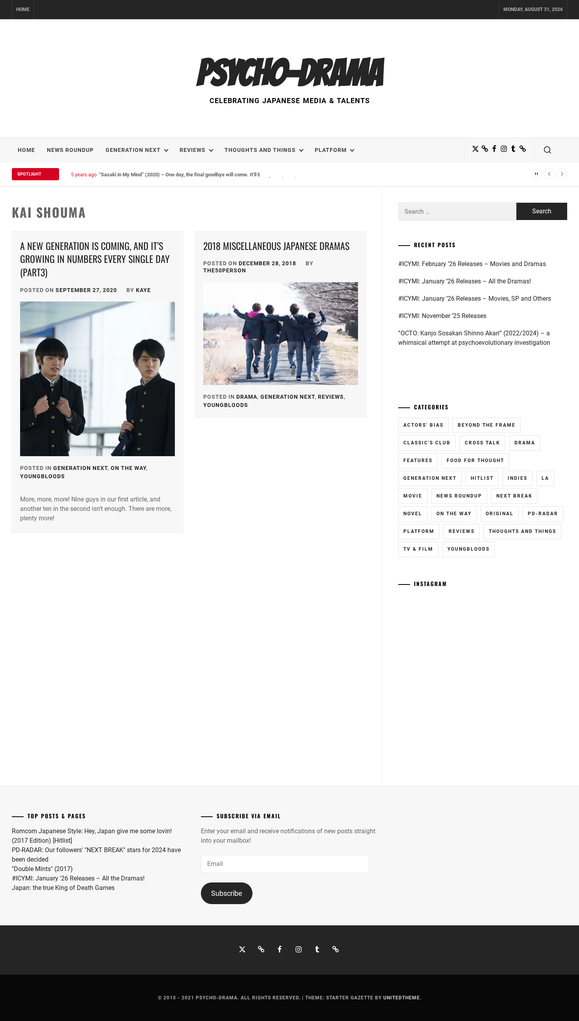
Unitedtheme (401, 998)
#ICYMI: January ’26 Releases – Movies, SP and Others (474, 298)
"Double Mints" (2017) (42, 869)
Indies (517, 478)
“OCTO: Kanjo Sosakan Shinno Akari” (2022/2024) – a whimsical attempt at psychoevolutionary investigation (474, 337)
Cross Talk (482, 443)
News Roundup (70, 150)
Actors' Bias (423, 425)
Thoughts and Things (260, 150)
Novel (412, 513)
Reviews (193, 150)
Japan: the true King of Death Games (63, 888)
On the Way (128, 468)
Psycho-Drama (289, 72)
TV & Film (418, 549)
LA (545, 478)
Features (417, 460)
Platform (331, 150)
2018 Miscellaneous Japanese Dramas (276, 246)
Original (500, 513)
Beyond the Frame (487, 425)
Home (23, 9)
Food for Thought (475, 460)
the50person (224, 270)
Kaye (143, 290)
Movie (412, 496)
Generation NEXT (133, 150)
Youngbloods (42, 476)
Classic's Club (427, 443)
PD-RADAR (543, 513)
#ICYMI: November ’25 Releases (442, 316)
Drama (246, 397)
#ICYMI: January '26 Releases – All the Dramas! (78, 878)
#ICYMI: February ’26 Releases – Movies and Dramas (472, 264)
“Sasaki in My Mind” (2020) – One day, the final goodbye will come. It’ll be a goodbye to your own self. (213, 175)
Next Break (514, 496)
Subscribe (226, 893)
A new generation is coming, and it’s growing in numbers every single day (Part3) (95, 259)
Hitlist (482, 478)
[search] (547, 150)
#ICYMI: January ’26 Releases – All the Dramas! (464, 281)
